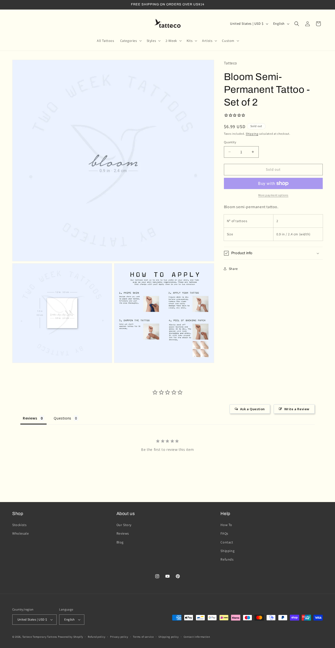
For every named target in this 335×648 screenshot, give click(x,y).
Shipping (252, 133)
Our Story (123, 525)
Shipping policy (168, 636)
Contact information (197, 636)
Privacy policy (119, 636)
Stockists (19, 525)
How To (226, 525)
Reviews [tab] (30, 418)
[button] (130, 41)
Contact (226, 542)
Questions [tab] (62, 418)
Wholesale (20, 533)
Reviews (122, 533)
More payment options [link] (273, 195)
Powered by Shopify (70, 636)
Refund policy (96, 636)
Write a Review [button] (296, 409)
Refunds (226, 559)
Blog (120, 542)
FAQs (224, 533)
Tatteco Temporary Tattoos (39, 636)
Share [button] (233, 268)
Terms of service (143, 636)
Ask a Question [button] (252, 409)
